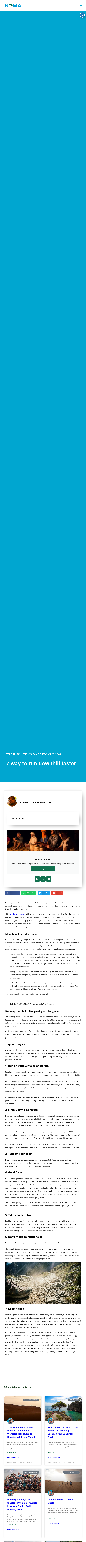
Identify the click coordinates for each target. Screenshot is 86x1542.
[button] (81, 5)
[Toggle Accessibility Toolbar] (82, 15)
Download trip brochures (43, 869)
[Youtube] (48, 879)
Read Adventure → (14, 1457)
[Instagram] (43, 879)
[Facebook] (37, 879)
